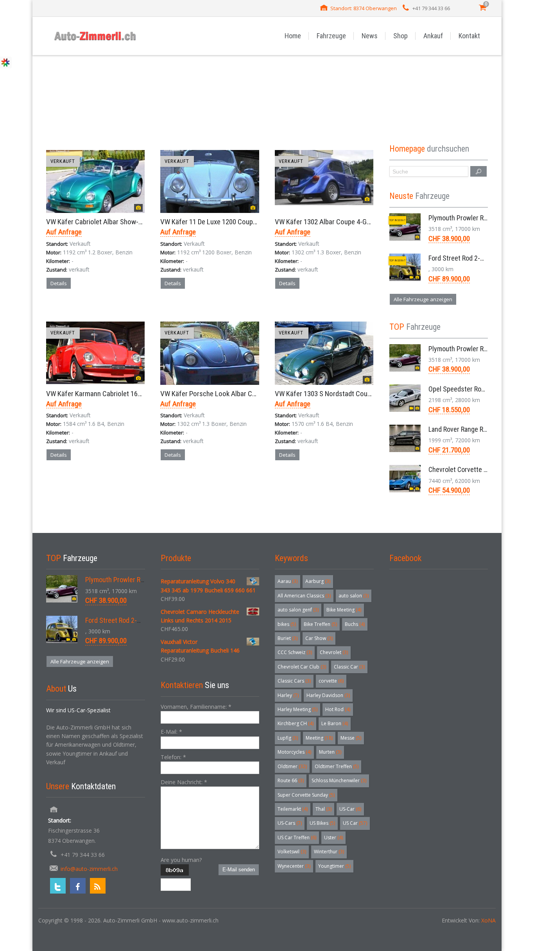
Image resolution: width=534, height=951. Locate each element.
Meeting (319, 738)
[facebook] (78, 886)
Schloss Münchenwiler (339, 780)
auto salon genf (298, 609)
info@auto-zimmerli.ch (89, 868)
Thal (323, 809)
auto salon (354, 595)
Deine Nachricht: (184, 782)
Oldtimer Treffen (336, 766)
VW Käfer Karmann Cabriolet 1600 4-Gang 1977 (114, 393)
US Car (355, 823)
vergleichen (68, 310)
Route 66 (291, 780)
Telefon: (173, 757)
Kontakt (469, 36)
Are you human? (181, 859)
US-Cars (290, 823)
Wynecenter (294, 866)
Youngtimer (334, 866)
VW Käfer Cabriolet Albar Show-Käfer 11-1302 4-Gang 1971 (131, 221)
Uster (333, 837)
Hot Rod (337, 709)
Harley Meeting (297, 709)
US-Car (350, 809)
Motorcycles (294, 752)
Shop (400, 36)
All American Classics (304, 595)
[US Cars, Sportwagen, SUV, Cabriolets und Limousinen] (95, 35)
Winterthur (329, 851)
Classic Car (349, 666)
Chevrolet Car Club (302, 666)
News (370, 36)
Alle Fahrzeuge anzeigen (423, 299)
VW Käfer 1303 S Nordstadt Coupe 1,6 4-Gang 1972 (349, 393)
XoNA (488, 920)
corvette (331, 680)
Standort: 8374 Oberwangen (363, 8)
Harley (288, 695)
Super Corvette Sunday (306, 795)
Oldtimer (292, 766)
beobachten (110, 310)
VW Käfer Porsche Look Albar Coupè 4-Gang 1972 (232, 393)
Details (58, 283)
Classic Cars (294, 680)
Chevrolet (334, 652)
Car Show (319, 638)
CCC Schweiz (295, 652)
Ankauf (433, 36)
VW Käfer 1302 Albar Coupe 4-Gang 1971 (334, 221)
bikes (287, 624)
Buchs (355, 624)
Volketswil (292, 851)
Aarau (287, 581)
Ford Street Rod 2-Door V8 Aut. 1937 (479, 258)
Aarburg (317, 581)
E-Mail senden (238, 869)
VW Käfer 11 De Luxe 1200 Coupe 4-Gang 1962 (227, 221)
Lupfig (288, 738)
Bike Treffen (320, 624)
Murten (330, 752)
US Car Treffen (297, 837)
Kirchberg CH (296, 723)
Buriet (287, 638)
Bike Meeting (343, 609)
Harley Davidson (328, 695)
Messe (350, 738)
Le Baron (334, 723)
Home (293, 36)
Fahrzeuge (331, 36)
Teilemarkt (293, 809)
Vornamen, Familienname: (196, 706)
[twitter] (58, 886)
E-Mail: (171, 731)
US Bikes (322, 823)
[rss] (98, 886)
